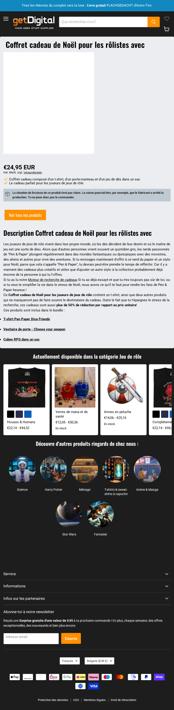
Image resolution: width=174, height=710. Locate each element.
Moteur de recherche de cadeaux (52, 280)
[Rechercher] (153, 22)
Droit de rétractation (123, 700)
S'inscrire (71, 638)
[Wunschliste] (167, 18)
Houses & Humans (21, 422)
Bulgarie (97, 661)
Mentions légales (95, 700)
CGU (76, 700)
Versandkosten (33, 172)
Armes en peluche (117, 412)
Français (67, 661)
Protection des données (53, 700)
